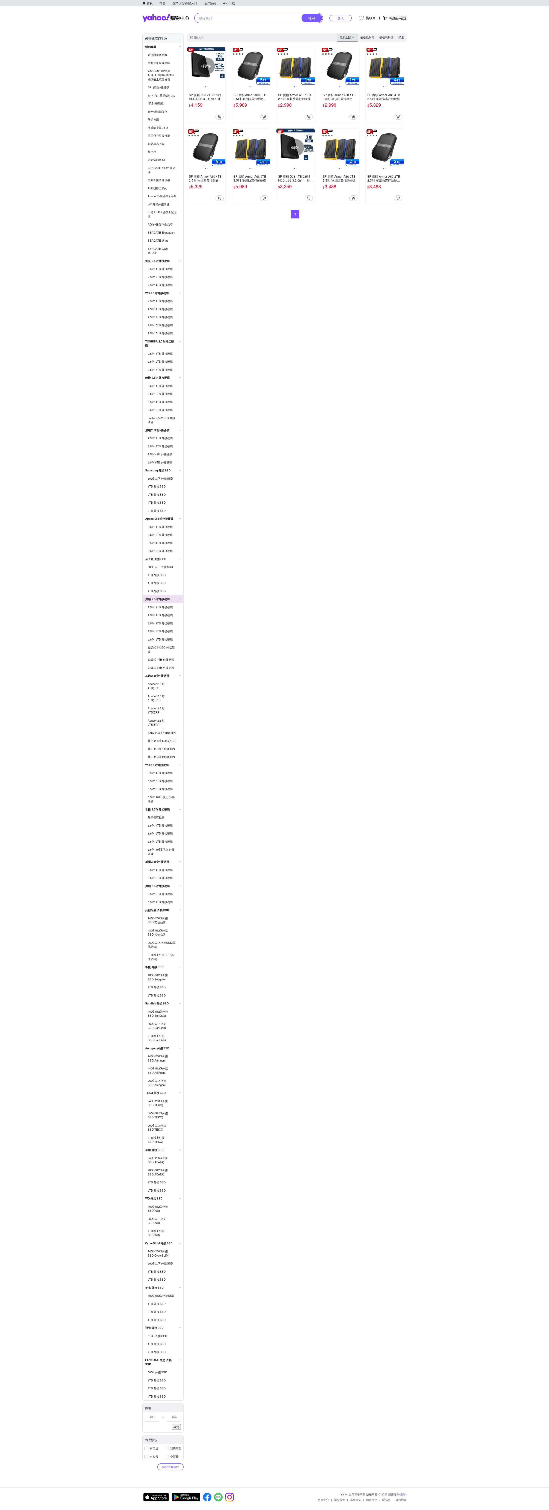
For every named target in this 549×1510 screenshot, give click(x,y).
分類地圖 (401, 1500)
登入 (340, 18)
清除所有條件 (170, 1467)
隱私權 (386, 1500)
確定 (176, 1427)
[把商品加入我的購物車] (220, 117)
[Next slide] (222, 66)
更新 (403, 1494)
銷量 (401, 37)
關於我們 (339, 1500)
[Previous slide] (190, 66)
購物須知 (355, 1500)
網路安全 (371, 1500)
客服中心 (323, 1500)
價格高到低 (386, 37)
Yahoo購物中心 (165, 18)
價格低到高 (367, 37)
